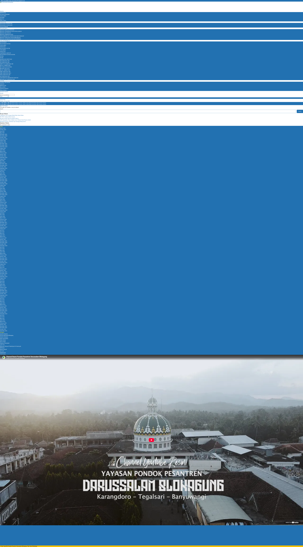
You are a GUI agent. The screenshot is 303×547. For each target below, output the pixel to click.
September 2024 (3, 139)
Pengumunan (3, 352)
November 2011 (3, 327)
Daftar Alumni (3, 90)
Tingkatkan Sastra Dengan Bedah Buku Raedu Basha (12, 115)
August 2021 (3, 170)
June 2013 (2, 299)
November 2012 (3, 310)
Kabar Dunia (3, 340)
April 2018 (2, 216)
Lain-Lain (2, 344)
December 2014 (3, 272)
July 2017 (2, 230)
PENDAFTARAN (4, 91)
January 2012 (3, 324)
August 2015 (3, 264)
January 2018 (3, 221)
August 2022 (3, 159)
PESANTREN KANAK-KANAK (7, 54)
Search (1, 108)
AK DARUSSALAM (4, 76)
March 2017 (2, 236)
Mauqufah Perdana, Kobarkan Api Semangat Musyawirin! (13, 121)
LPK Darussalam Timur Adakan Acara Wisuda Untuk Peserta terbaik (15, 120)
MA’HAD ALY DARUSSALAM (7, 79)
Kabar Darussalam (4, 338)
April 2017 (2, 234)
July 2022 (2, 160)
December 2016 (3, 241)
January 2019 (3, 204)
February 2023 (3, 152)
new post (2, 350)
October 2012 (3, 312)
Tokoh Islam (3, 354)
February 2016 (3, 255)
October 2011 (3, 329)
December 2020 (3, 179)
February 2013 (3, 306)
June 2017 (2, 231)
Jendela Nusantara (4, 337)
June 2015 (2, 267)
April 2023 (2, 149)
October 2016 (3, 244)
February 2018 (3, 219)
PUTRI (1, 57)
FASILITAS (3, 46)
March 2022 (2, 162)
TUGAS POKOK (4, 26)
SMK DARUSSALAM (5, 71)
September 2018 (3, 210)
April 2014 (2, 284)
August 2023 (3, 148)
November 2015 (3, 259)
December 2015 (3, 258)
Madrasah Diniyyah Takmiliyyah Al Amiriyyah (10, 346)
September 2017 (3, 227)
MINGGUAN (3, 85)
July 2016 (2, 247)
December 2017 (3, 222)
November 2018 (3, 207)
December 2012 (3, 309)
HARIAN (2, 84)
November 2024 (3, 135)
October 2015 (3, 261)
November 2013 (3, 292)
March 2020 (2, 190)
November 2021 (3, 165)
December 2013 (3, 290)
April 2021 (2, 173)
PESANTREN (3, 42)
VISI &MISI (3, 50)
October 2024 (3, 137)
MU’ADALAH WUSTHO (6, 67)
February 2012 (3, 323)
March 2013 (2, 304)
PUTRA (2, 56)
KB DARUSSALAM (4, 60)
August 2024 (3, 140)
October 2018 (3, 208)
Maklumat (2, 347)
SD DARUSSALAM (4, 62)
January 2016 (3, 256)
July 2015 (2, 265)
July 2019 (2, 197)
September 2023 (3, 146)
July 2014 (2, 279)
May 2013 (2, 301)
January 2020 (3, 191)
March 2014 (2, 285)
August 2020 (3, 185)
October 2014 (3, 275)
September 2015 (3, 262)
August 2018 (3, 211)
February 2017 (3, 238)
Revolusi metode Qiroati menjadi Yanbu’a (9, 118)
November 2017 (3, 224)
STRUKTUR (3, 22)
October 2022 (3, 156)
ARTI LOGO (3, 20)
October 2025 (3, 129)
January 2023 (3, 154)
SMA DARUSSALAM (5, 74)
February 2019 (3, 202)
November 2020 (3, 180)
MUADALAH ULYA (5, 68)
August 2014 (3, 278)
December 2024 (3, 134)
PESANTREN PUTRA (5, 43)
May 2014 (2, 282)
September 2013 (3, 295)
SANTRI (2, 80)
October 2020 (3, 182)
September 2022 (3, 157)
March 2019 (2, 200)
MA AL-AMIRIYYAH (5, 70)
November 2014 (3, 273)
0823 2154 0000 (4, 0)
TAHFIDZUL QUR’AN (5, 53)
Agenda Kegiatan (4, 333)
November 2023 (3, 145)
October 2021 (3, 166)
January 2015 (3, 270)
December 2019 (3, 193)
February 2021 (3, 176)
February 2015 (3, 269)
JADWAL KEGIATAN (5, 82)
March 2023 (2, 151)
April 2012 (2, 320)
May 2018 (2, 214)
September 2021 (3, 168)
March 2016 (2, 253)
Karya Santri (3, 341)
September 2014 (3, 276)
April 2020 (2, 188)
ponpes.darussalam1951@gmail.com (17, 0)
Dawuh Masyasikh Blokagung (6, 335)
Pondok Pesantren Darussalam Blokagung (17, 546)
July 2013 (2, 298)
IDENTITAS (3, 12)
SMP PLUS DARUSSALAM (6, 63)
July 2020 (2, 186)
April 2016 (2, 251)
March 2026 (2, 128)
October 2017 (3, 225)
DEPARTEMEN (3, 28)
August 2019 (3, 196)
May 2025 (2, 132)
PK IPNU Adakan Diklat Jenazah (7, 116)
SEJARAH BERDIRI (5, 14)
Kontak (1, 93)
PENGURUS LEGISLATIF (6, 25)
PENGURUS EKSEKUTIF (6, 23)
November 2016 (3, 242)
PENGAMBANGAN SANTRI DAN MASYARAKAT (12, 36)
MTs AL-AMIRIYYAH (5, 65)
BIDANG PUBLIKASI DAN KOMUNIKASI (10, 37)
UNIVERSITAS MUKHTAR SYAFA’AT (9, 77)
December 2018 (3, 205)
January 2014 (3, 289)
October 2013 (3, 293)
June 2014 (2, 281)
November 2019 (3, 194)
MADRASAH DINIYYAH (6, 59)
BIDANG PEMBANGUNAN (6, 34)
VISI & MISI (3, 15)
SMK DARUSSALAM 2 (5, 73)
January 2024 (3, 142)
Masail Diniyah (3, 349)
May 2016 (2, 250)
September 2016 (3, 245)
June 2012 (2, 316)
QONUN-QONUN (4, 88)
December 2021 (3, 163)
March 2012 (2, 321)
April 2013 (2, 303)
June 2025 (2, 131)
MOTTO (2, 19)
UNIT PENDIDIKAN (5, 40)
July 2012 (2, 315)
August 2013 (3, 296)
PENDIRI (2, 17)
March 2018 (2, 217)
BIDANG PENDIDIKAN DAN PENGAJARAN (11, 31)
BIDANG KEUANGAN (5, 33)
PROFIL (2, 11)
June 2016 (2, 248)
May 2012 (2, 318)
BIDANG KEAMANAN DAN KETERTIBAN (10, 39)
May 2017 (2, 233)
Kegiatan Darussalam (4, 343)
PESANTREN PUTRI (5, 48)
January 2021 (3, 177)
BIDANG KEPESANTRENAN (7, 29)
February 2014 (3, 287)
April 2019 (2, 199)
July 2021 (2, 171)
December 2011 (3, 326)
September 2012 (3, 313)
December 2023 (3, 143)
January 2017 (3, 239)
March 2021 (2, 174)
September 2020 (3, 183)
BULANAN (2, 87)
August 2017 (3, 228)
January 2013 (3, 307)
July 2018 (2, 213)
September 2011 (3, 330)
